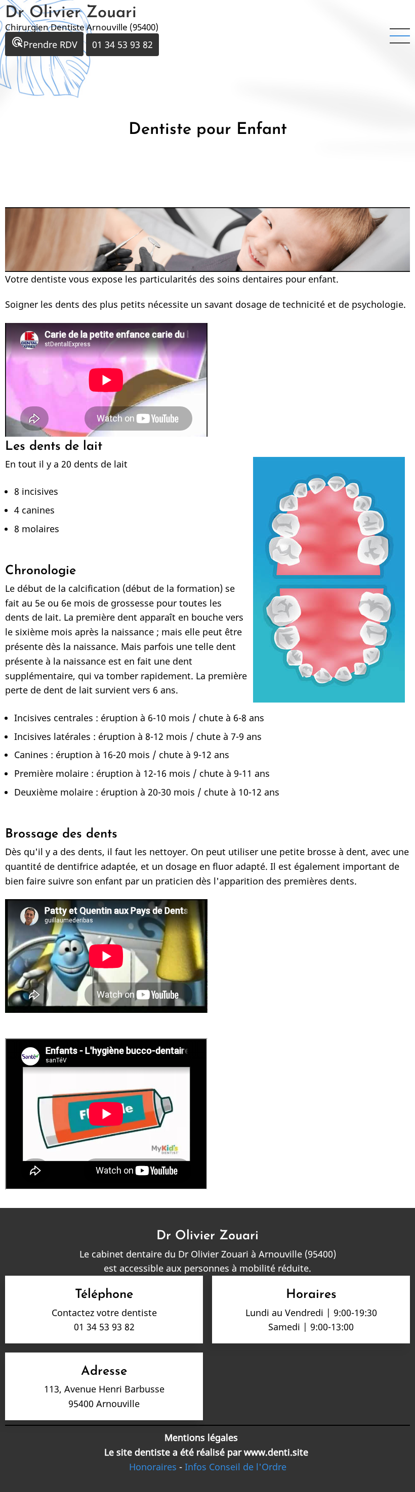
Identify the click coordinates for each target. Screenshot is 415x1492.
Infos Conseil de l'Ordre (234, 1467)
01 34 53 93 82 (122, 44)
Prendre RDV (44, 43)
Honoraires (153, 1467)
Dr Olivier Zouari (71, 13)
